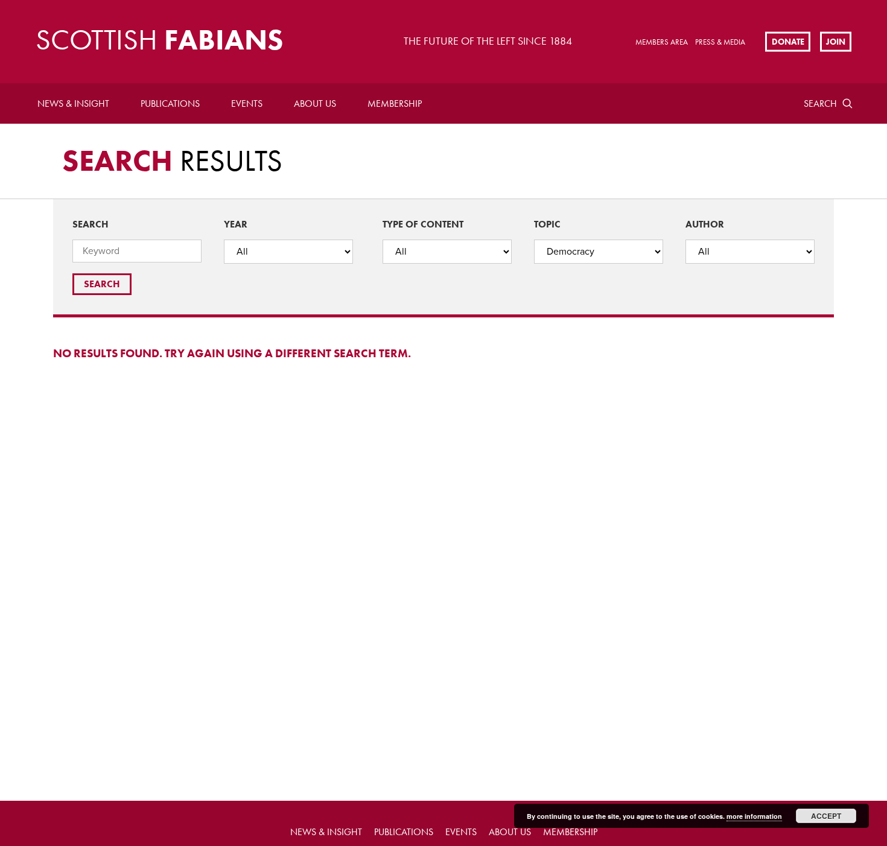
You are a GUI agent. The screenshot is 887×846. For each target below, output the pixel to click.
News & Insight (73, 103)
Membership (394, 103)
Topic (547, 224)
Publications (170, 103)
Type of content (423, 224)
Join (835, 41)
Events (246, 103)
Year (235, 224)
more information (754, 816)
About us (315, 103)
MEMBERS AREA (661, 42)
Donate (788, 41)
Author (704, 224)
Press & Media (720, 42)
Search (820, 103)
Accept (826, 815)
